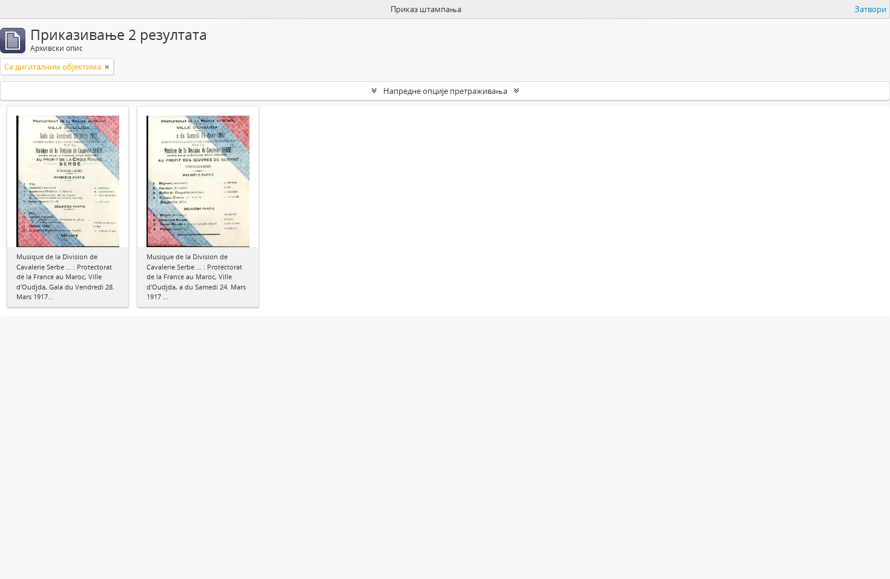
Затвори (870, 9)
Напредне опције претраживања (445, 90)
